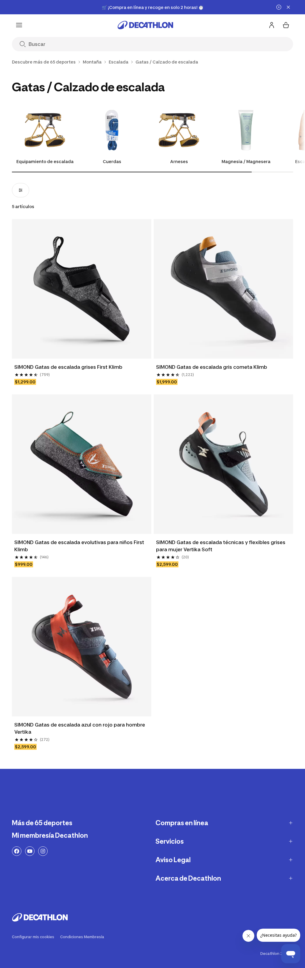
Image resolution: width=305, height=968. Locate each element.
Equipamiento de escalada (45, 161)
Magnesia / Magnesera (246, 161)
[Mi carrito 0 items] (286, 25)
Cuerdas (112, 161)
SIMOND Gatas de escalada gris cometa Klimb (211, 367)
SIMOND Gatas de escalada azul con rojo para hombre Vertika (80, 728)
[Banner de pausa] (279, 7)
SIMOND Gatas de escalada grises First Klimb (68, 367)
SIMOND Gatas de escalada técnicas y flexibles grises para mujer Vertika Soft (221, 545)
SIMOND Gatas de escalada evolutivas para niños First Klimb (79, 545)
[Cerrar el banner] (288, 7)
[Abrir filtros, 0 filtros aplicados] (20, 190)
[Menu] (19, 25)
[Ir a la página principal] (145, 25)
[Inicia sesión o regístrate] (271, 25)
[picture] (81, 289)
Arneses (179, 161)
